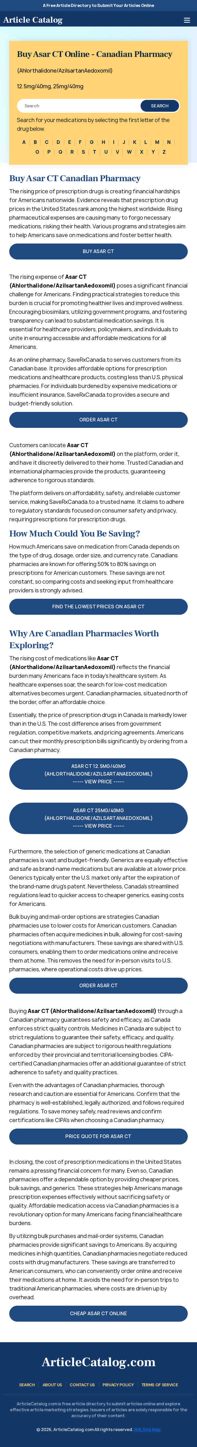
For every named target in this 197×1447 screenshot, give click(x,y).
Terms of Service (160, 1385)
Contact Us (82, 1385)
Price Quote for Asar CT (98, 1136)
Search (160, 106)
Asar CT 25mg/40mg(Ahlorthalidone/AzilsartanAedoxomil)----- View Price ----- (98, 818)
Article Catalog (33, 19)
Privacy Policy (118, 1385)
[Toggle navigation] (187, 20)
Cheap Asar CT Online (98, 1313)
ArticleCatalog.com (99, 1362)
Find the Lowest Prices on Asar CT (98, 606)
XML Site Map (147, 1429)
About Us (52, 1385)
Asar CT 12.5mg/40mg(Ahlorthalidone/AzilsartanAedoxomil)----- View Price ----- (98, 774)
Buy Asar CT (98, 251)
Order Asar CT (98, 420)
